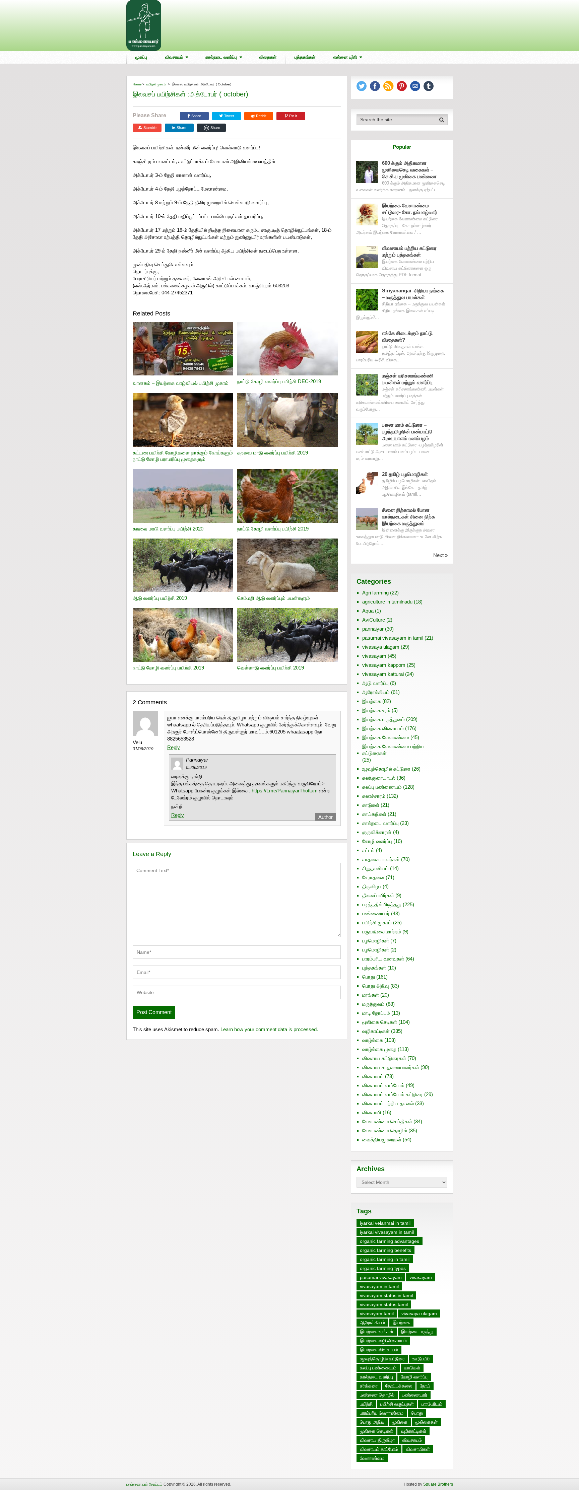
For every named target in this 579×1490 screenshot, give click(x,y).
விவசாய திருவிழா (377, 1440)
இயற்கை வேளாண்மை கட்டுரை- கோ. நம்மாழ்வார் (409, 209)
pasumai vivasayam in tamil (392, 638)
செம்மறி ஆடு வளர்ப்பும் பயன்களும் (273, 598)
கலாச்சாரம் (373, 796)
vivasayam (374, 656)
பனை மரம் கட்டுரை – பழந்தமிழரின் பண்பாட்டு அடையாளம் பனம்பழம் (407, 431)
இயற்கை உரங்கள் (376, 1331)
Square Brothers (438, 1484)
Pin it (293, 116)
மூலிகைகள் (426, 1422)
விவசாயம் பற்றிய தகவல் (388, 1103)
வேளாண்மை (372, 1458)
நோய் (425, 1386)
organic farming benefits (385, 1250)
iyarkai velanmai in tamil (385, 1223)
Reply (173, 747)
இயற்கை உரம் (376, 710)
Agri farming (375, 592)
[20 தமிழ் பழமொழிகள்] (367, 483)
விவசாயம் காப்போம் (383, 1085)
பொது (368, 977)
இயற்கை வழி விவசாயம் (383, 1340)
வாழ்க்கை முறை (379, 1049)
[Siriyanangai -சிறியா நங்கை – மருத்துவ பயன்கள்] (367, 299)
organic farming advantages (389, 1241)
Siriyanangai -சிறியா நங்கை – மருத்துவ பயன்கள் (413, 294)
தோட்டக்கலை (398, 1386)
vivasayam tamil (377, 1313)
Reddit (261, 116)
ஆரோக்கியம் (376, 692)
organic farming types (383, 1268)
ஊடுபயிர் (421, 1358)
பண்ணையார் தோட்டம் (144, 1484)
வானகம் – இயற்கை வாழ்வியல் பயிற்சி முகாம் (181, 383)
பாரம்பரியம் (432, 1404)
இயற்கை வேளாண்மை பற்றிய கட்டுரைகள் (393, 749)
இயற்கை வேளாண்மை (385, 737)
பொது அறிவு (375, 986)
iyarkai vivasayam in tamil (387, 1232)
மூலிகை (399, 1422)
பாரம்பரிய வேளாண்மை (381, 1413)
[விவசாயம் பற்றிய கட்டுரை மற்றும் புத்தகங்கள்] (367, 257)
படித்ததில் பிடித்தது (381, 904)
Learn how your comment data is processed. (269, 1029)
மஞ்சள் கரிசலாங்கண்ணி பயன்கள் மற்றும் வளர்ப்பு (408, 379)
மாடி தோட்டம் (376, 1013)
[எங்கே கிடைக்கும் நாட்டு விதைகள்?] (367, 342)
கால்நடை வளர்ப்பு (221, 57)
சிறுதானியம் (375, 868)
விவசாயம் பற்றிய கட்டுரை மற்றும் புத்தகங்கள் (409, 251)
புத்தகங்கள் (305, 57)
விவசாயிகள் (418, 1449)
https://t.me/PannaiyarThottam (285, 790)
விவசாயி (371, 1112)
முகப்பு (141, 57)
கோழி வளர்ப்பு (377, 841)
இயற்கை (371, 701)
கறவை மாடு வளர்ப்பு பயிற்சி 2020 (168, 528)
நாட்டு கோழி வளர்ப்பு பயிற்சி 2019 (273, 528)
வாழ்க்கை (372, 1040)
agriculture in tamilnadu (387, 602)
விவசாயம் (174, 57)
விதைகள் (267, 57)
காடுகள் (370, 805)
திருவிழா (371, 886)
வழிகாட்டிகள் (376, 1031)
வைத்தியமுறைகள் (381, 1139)
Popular (402, 147)
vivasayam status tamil (384, 1304)
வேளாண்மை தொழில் (384, 1130)
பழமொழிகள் (375, 940)
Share (196, 116)
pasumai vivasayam (381, 1277)
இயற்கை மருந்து (417, 1331)
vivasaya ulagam (380, 647)
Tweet (228, 116)
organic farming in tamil (384, 1259)
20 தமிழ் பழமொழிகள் (405, 474)
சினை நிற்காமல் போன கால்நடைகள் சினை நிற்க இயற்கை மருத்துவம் (408, 516)
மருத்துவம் (373, 1004)
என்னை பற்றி (345, 57)
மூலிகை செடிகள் (379, 1022)
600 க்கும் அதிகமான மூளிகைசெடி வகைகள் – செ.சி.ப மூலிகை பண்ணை (409, 169)
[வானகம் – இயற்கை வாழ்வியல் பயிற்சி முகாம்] (183, 349)
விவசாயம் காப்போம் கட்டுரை (392, 1094)
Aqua (368, 611)
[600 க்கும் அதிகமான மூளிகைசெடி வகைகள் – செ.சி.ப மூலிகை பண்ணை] (367, 172)
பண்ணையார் (376, 913)
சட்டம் (368, 850)
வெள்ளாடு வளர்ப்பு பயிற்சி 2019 (270, 667)
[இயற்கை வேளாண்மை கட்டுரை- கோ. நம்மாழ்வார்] (367, 214)
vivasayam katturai (383, 674)
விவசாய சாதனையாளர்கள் (390, 1067)
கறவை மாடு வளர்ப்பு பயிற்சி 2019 (272, 452)
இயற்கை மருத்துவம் (383, 719)
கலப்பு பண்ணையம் (382, 787)
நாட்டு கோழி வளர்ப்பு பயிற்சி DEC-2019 (279, 381)
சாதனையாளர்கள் (381, 859)
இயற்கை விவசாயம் (383, 728)
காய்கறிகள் (374, 814)
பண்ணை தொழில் (377, 1395)
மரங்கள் (370, 995)
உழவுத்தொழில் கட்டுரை (386, 769)
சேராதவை (373, 877)
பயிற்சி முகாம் (156, 84)
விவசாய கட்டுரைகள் (384, 1058)
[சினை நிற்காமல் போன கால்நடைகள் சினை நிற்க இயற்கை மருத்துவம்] (367, 519)
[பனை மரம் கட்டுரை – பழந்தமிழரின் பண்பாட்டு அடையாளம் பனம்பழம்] (367, 434)
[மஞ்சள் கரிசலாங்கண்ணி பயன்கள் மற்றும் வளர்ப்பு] (367, 385)
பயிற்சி (366, 1404)
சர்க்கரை (369, 1386)
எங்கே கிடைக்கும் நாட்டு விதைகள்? (407, 336)
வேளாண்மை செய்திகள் (387, 1121)
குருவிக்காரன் (377, 832)
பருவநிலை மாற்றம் (381, 931)
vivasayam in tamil (379, 1286)
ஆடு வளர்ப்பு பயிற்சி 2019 (160, 598)
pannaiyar (373, 629)
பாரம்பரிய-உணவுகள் (383, 959)
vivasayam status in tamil (386, 1295)
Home (137, 84)
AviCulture (373, 620)
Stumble (149, 128)
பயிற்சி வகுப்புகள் (397, 1404)
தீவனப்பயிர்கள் (378, 895)
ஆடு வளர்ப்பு (375, 683)
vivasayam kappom (383, 665)
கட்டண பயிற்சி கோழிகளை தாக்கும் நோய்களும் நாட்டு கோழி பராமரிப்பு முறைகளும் (183, 456)
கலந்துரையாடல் (378, 778)
